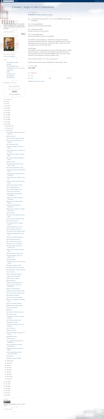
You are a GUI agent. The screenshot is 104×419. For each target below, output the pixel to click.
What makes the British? (11, 307)
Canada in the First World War (13, 191)
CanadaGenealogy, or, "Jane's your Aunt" (16, 68)
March (8, 374)
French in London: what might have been (15, 218)
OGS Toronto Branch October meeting (14, 167)
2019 (6, 110)
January (8, 379)
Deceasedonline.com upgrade (12, 295)
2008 (6, 390)
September (9, 361)
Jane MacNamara (10, 75)
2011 (6, 384)
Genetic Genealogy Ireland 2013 (13, 239)
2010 (6, 386)
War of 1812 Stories (10, 328)
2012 (6, 381)
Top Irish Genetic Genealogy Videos (14, 189)
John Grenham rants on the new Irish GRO (15, 269)
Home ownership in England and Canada (15, 138)
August (8, 363)
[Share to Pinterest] (34, 68)
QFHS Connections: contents (12, 278)
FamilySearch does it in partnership (14, 243)
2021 (6, 106)
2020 (6, 108)
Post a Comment (31, 75)
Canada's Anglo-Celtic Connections (33, 7)
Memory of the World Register (13, 288)
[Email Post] (35, 65)
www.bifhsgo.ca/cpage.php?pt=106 (50, 59)
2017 (6, 115)
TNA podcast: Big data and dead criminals (15, 231)
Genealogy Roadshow (11, 259)
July (8, 365)
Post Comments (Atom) (39, 81)
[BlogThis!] (30, 68)
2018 (6, 112)
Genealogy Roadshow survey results (14, 226)
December (9, 126)
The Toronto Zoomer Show (12, 144)
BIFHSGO (9, 64)
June (8, 367)
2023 (6, 101)
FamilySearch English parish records (14, 282)
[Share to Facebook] (33, 68)
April (8, 372)
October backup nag (10, 338)
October (8, 130)
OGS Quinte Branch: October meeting (14, 253)
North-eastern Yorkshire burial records (14, 237)
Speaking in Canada (10, 161)
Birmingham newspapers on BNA (13, 265)
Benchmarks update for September (13, 358)
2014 (6, 121)
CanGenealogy (10, 70)
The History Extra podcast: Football (14, 185)
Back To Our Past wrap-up (12, 221)
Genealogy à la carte (11, 73)
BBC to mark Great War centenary (14, 241)
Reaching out (9, 310)
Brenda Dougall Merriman (12, 66)
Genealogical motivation (11, 336)
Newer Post (30, 78)
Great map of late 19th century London (14, 312)
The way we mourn (10, 271)
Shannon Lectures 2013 (11, 330)
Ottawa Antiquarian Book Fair (12, 187)
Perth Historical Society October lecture (15, 267)
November (9, 128)
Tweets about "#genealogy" (9, 56)
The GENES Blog (11, 77)
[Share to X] (31, 68)
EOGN (8, 72)
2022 (6, 103)
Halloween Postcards (10, 136)
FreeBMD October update (12, 322)
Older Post (69, 78)
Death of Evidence (10, 212)
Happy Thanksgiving (10, 280)
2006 (6, 395)
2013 (6, 124)
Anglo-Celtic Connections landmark (14, 297)
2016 (6, 117)
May (8, 370)
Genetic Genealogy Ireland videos (13, 229)
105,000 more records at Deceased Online (15, 290)
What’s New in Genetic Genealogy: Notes (15, 293)
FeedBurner (17, 94)
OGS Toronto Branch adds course (13, 320)
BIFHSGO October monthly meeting (41, 15)
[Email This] (28, 68)
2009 (6, 388)
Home (50, 78)
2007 (6, 392)
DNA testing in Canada (11, 314)
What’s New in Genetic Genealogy (13, 303)
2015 (6, 119)
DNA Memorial (9, 356)
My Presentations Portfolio (12, 62)
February (9, 376)
